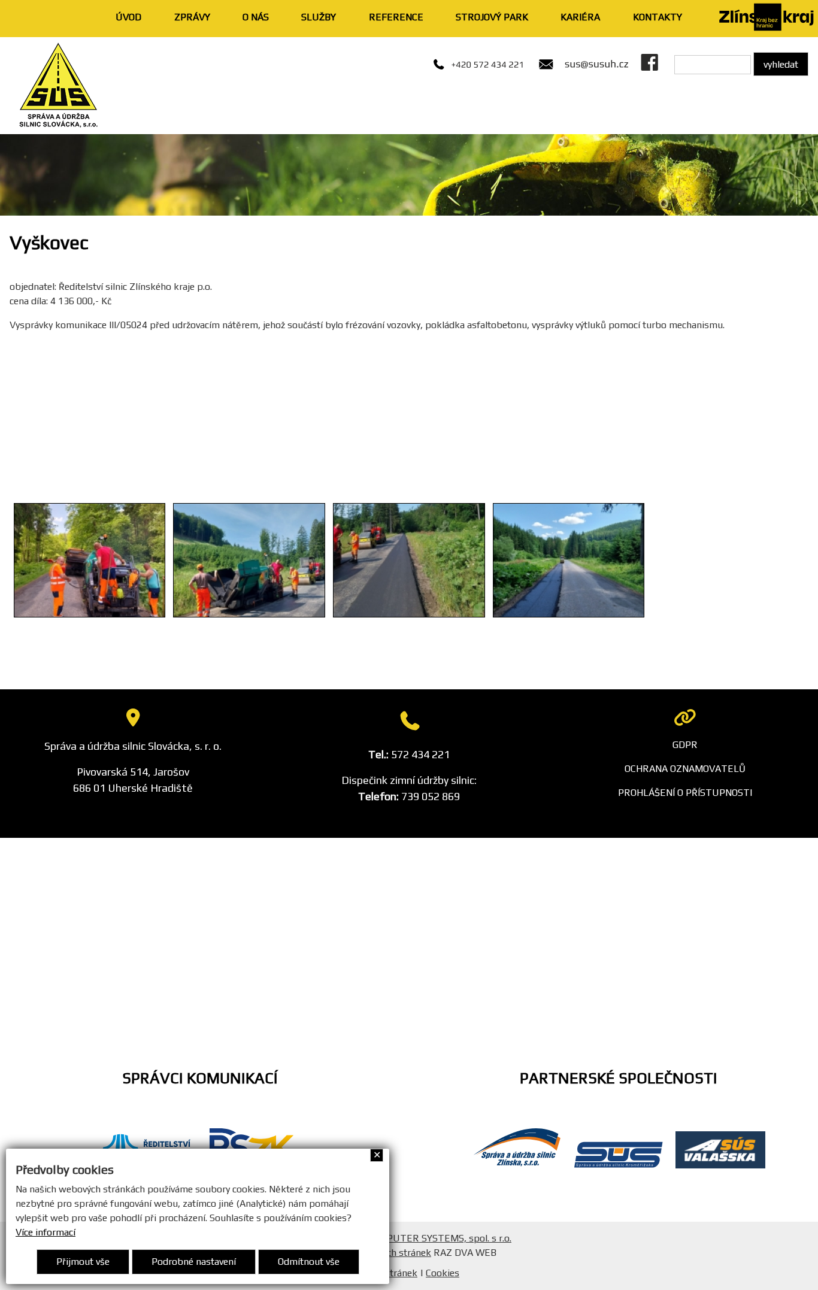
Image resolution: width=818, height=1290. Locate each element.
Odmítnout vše (309, 1261)
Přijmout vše (83, 1261)
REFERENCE (396, 17)
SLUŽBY (318, 17)
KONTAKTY (657, 17)
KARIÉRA (580, 17)
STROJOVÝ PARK (492, 17)
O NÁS (256, 17)
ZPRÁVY (192, 17)
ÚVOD (128, 17)
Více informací (45, 1232)
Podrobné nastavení (194, 1261)
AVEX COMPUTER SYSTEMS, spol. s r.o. (426, 1238)
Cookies (442, 1273)
